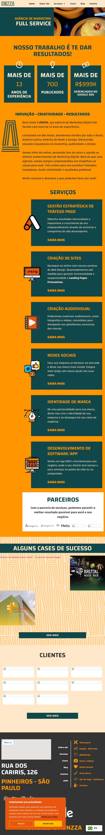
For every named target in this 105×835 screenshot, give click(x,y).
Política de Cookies (49, 817)
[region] (35, 814)
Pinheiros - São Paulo (25, 784)
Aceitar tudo (48, 823)
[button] (60, 3)
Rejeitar (21, 823)
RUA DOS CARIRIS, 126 (19, 769)
